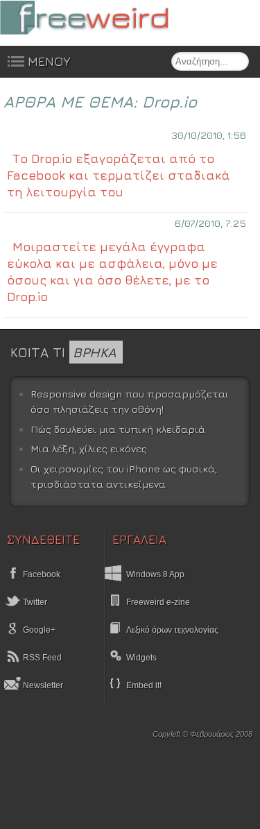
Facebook (40, 574)
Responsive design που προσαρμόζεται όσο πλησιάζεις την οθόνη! (130, 401)
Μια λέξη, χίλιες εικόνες (89, 448)
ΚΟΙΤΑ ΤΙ (63, 352)
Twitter (34, 602)
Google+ (38, 630)
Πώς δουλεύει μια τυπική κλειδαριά (118, 429)
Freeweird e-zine (158, 602)
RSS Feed (41, 658)
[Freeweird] (104, 18)
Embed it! (144, 685)
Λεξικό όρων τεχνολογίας (172, 630)
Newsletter (42, 685)
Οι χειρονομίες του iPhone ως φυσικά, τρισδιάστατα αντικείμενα (124, 476)
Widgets (141, 658)
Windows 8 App (155, 574)
